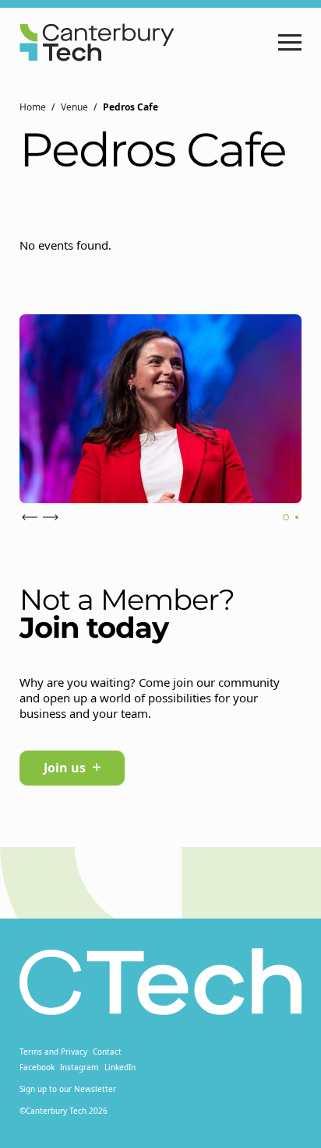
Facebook (37, 1067)
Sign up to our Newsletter (67, 1088)
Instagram (79, 1067)
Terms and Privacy (53, 1051)
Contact (107, 1051)
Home (32, 107)
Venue (74, 107)
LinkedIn (120, 1067)
